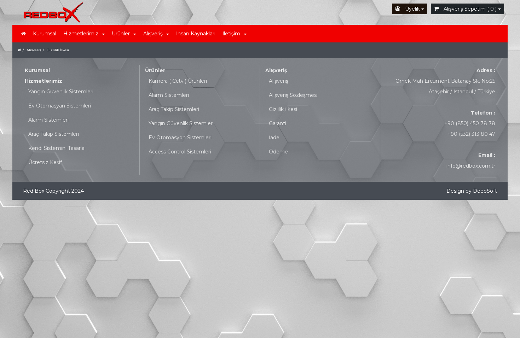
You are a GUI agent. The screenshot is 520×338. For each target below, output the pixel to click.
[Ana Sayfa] (19, 50)
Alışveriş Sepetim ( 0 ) (470, 9)
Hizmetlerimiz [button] (80, 33)
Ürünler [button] (121, 33)
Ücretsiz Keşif (45, 162)
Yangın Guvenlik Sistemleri (60, 91)
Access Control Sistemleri (180, 151)
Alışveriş (276, 70)
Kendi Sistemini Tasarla (56, 148)
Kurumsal (44, 33)
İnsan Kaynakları (195, 33)
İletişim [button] (231, 33)
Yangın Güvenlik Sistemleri (181, 123)
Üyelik (412, 9)
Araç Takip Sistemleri (53, 134)
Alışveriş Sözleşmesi (293, 95)
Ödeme (278, 151)
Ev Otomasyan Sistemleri (59, 106)
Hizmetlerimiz (43, 81)
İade (274, 137)
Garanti (277, 123)
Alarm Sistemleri (48, 120)
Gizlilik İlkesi (283, 109)
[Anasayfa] (23, 33)
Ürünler (155, 70)
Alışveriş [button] (153, 33)
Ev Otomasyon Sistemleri (180, 137)
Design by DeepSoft (471, 191)
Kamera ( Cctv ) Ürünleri (178, 81)
